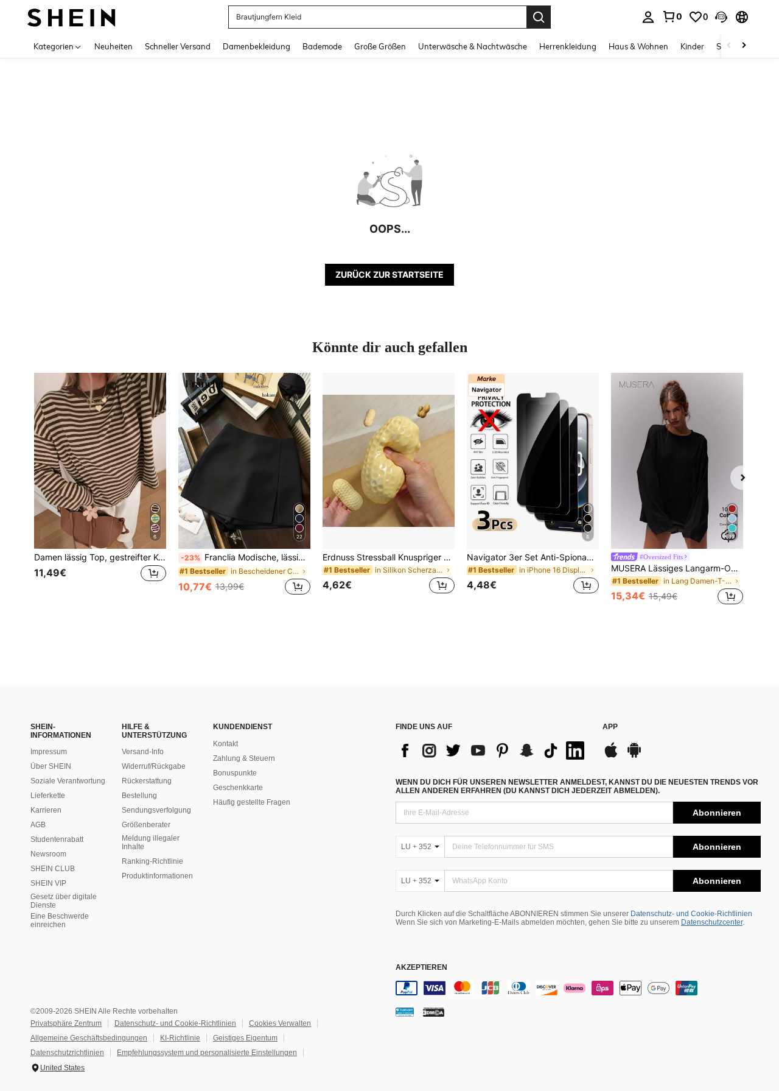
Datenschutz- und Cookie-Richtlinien (691, 913)
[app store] (611, 756)
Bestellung (139, 795)
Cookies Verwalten (280, 1023)
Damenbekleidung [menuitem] (256, 46)
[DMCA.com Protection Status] (433, 1012)
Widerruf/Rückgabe (154, 766)
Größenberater (146, 825)
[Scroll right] (743, 46)
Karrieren (45, 810)
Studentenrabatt (56, 839)
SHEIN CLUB (52, 868)
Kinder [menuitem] (692, 46)
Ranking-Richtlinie (152, 861)
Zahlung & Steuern (244, 758)
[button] (721, 17)
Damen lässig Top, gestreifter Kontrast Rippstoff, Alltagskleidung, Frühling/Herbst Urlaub (100, 557)
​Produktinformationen (157, 876)
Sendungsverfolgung (156, 810)
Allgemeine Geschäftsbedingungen (88, 1038)
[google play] (634, 756)
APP (610, 727)
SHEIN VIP (48, 883)
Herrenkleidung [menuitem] (567, 46)
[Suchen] (538, 17)
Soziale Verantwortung (67, 781)
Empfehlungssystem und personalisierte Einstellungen (207, 1052)
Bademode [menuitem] (322, 46)
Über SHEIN (50, 766)
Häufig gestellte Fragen (251, 802)
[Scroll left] (729, 46)
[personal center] (648, 17)
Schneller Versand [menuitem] (178, 46)
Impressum (48, 751)
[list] (493, 750)
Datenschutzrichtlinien (67, 1052)
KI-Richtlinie (180, 1038)
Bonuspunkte (235, 773)
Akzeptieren (421, 968)
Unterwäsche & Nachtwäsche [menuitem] (472, 46)
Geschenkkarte (238, 787)
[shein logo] (71, 16)
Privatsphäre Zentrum (66, 1023)
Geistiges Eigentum (245, 1038)
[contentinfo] (578, 988)
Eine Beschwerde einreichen (59, 920)
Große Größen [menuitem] (380, 46)
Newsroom (48, 854)
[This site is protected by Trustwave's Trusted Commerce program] (405, 1012)
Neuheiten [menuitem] (113, 46)
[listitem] (100, 491)
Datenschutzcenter (711, 922)
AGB (38, 825)
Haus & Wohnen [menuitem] (638, 46)
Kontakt (225, 744)
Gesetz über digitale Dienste (63, 900)
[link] (672, 16)
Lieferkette (47, 795)
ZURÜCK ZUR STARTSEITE (389, 274)
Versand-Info (143, 751)
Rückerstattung (147, 781)
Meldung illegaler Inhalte (151, 842)
